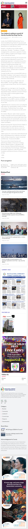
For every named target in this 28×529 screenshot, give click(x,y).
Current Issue (5, 416)
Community (5, 411)
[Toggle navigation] (26, 3)
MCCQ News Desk (6, 37)
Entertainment (5, 421)
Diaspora (4, 419)
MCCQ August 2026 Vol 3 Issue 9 (14, 429)
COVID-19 (4, 414)
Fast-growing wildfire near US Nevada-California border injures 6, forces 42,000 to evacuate (13, 215)
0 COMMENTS (5, 38)
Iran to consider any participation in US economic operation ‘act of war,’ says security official (13, 261)
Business (4, 408)
